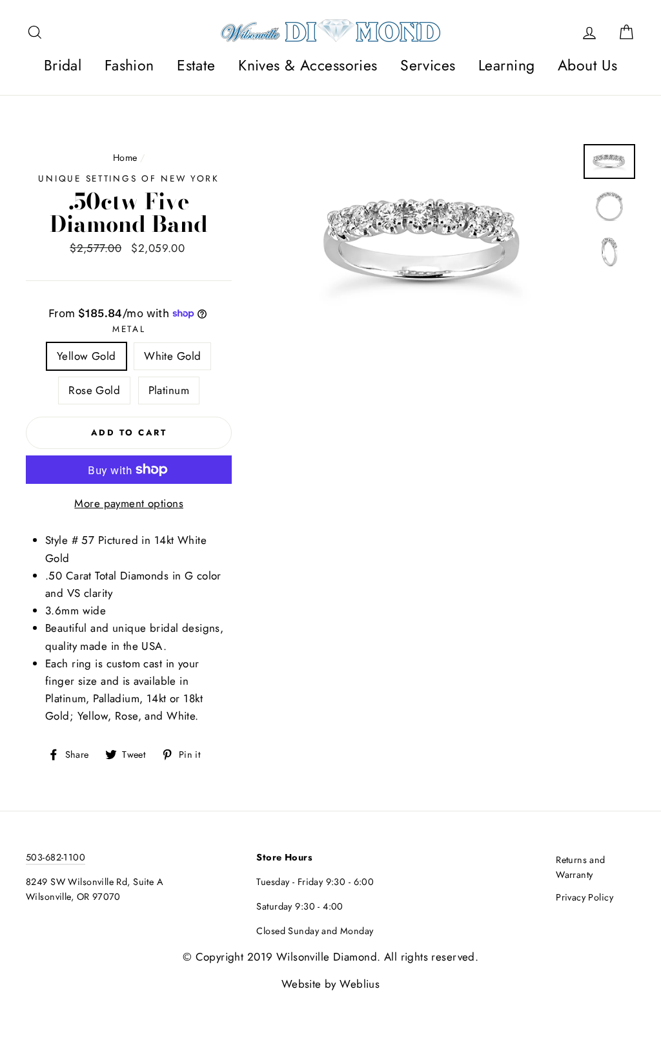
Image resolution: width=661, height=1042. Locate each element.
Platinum (168, 390)
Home (125, 157)
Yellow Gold (86, 356)
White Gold (172, 356)
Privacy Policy (584, 897)
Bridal (63, 65)
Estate (196, 65)
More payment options (128, 503)
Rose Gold (94, 390)
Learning (506, 65)
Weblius (360, 984)
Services (427, 65)
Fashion (129, 65)
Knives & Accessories (308, 65)
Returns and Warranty (580, 867)
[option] (424, 244)
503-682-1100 (55, 857)
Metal (129, 328)
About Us (587, 65)
